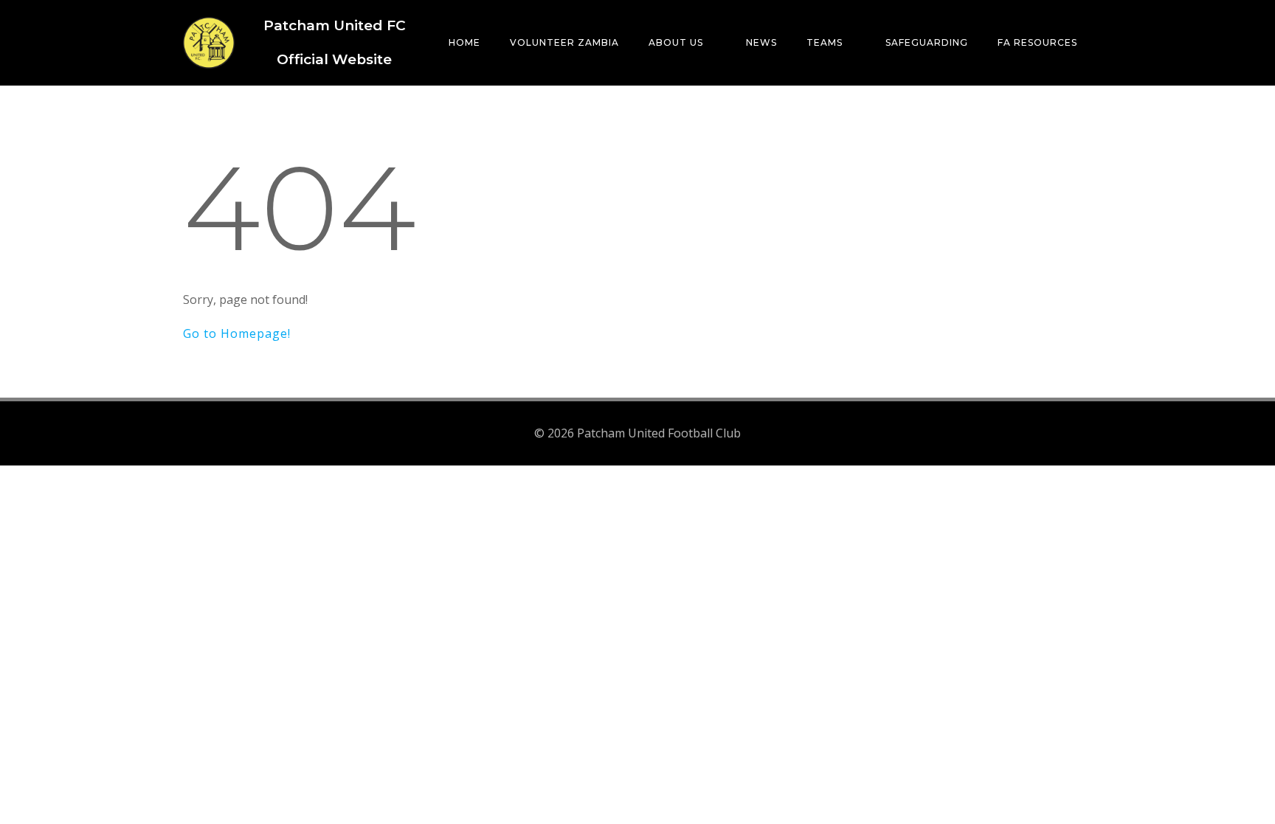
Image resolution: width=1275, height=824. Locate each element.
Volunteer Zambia (564, 42)
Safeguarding (926, 42)
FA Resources (1037, 42)
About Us (676, 42)
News (761, 42)
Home (464, 42)
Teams (824, 42)
